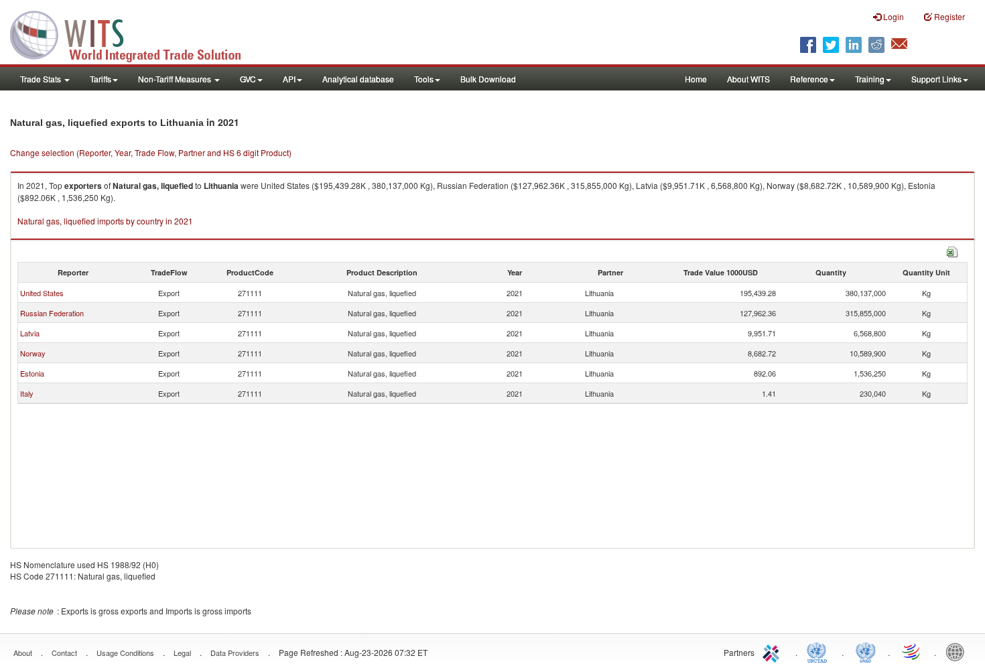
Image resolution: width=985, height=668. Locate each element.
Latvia (30, 333)
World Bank (958, 651)
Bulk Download (488, 78)
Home (696, 78)
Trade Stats (41, 78)
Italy (27, 393)
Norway (33, 353)
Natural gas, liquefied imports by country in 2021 (105, 220)
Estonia (32, 373)
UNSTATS (865, 651)
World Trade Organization (912, 651)
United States (42, 292)
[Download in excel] (952, 250)
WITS (134, 33)
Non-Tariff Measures (175, 78)
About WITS (748, 78)
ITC (773, 651)
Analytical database (358, 78)
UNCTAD (819, 651)
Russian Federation (52, 313)
